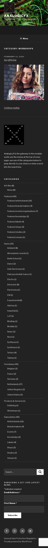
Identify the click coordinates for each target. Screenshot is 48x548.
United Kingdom (14, 389)
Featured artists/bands (17, 201)
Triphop (10, 358)
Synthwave (12, 347)
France (10, 374)
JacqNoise (10, 60)
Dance (10, 264)
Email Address (12, 492)
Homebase (9, 364)
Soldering (11, 405)
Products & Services (13, 401)
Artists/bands (13, 421)
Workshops (12, 411)
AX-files (7, 185)
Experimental (13, 300)
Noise (10, 331)
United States (13, 395)
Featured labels (14, 221)
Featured (8, 196)
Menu (25, 38)
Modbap (11, 321)
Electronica (12, 290)
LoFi (9, 316)
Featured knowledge (16, 216)
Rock (9, 337)
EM (8, 295)
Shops (10, 447)
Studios (10, 453)
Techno (10, 352)
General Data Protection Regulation (20, 538)
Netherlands (13, 384)
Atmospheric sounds (16, 253)
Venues (10, 458)
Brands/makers (14, 426)
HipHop (10, 305)
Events (10, 432)
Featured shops (14, 227)
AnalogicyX (16, 16)
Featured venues (15, 237)
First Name (10, 503)
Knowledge (12, 437)
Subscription (9, 417)
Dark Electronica (14, 269)
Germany (11, 379)
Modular (11, 326)
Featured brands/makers (18, 206)
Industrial (11, 311)
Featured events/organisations (21, 211)
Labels (10, 442)
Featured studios (15, 232)
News (10, 190)
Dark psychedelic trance (18, 274)
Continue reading (11, 108)
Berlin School (13, 258)
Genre (7, 244)
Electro (10, 279)
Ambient (11, 248)
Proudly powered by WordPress (18, 541)
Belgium (11, 368)
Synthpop (11, 342)
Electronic (11, 284)
